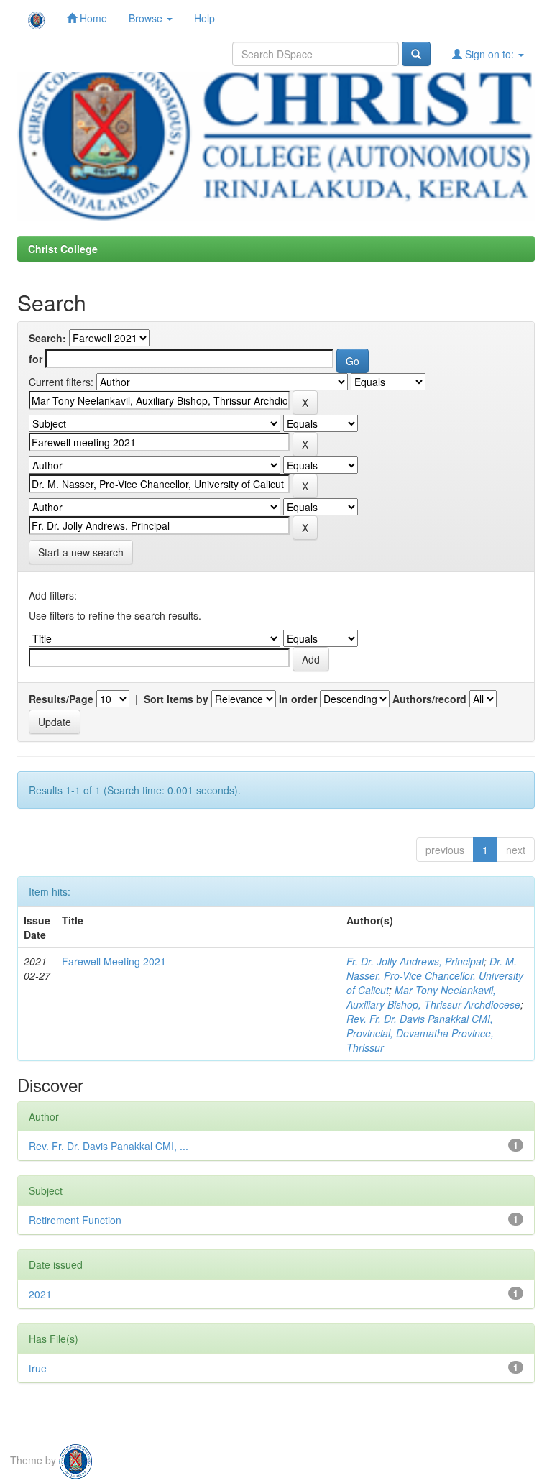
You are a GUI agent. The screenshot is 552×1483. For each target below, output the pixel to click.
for (35, 359)
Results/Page (61, 699)
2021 (40, 1294)
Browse (147, 18)
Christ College (63, 249)
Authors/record (429, 699)
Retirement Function (75, 1220)
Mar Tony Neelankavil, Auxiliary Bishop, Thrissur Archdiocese (433, 997)
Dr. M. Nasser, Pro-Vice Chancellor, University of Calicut (434, 975)
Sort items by (176, 699)
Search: (47, 338)
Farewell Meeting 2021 (114, 961)
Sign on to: (489, 54)
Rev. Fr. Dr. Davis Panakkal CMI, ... (108, 1146)
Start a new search (81, 552)
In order (298, 699)
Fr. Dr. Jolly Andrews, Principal (415, 961)
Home (92, 18)
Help (204, 18)
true (38, 1368)
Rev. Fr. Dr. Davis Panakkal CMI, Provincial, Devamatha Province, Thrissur (420, 1033)
